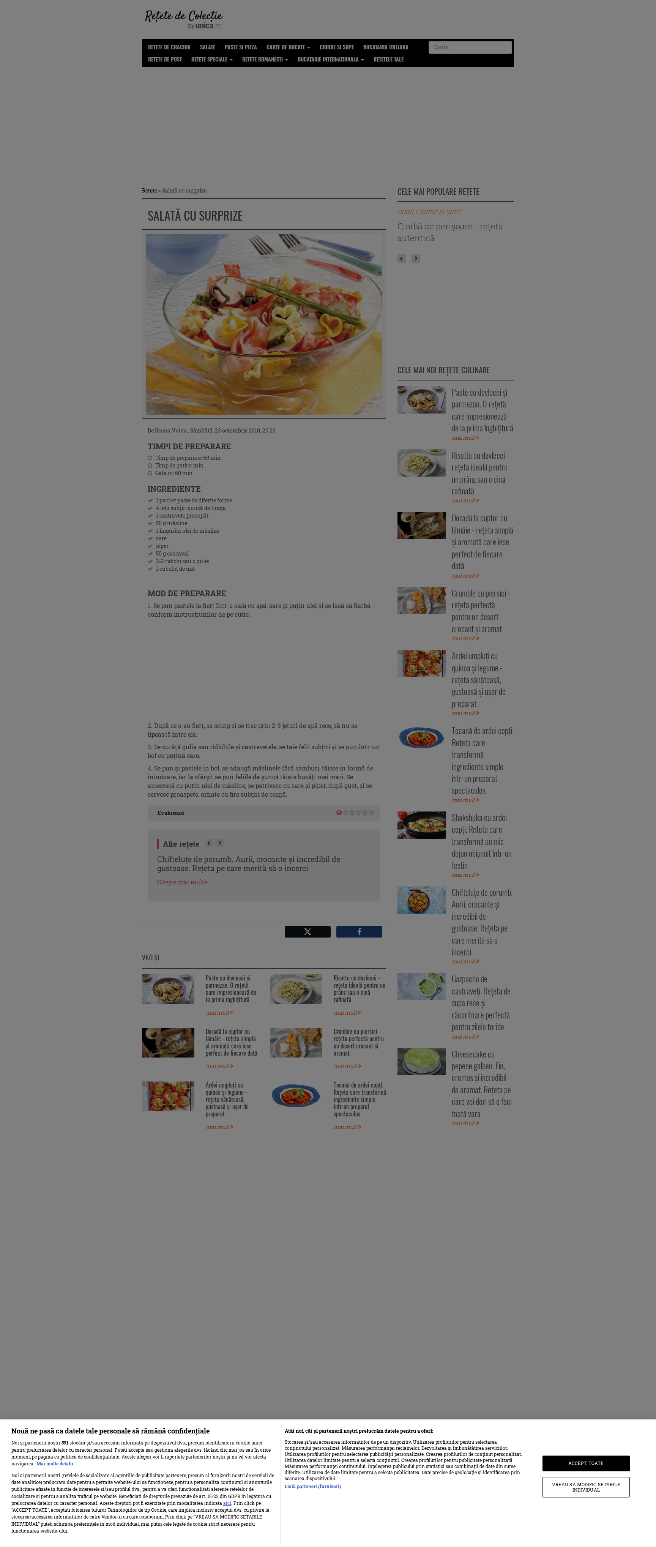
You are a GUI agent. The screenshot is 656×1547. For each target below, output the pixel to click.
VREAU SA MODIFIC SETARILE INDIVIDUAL (586, 1487)
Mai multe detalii (54, 1463)
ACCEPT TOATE (586, 1463)
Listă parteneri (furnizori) (313, 1486)
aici (227, 1503)
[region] (328, 1483)
